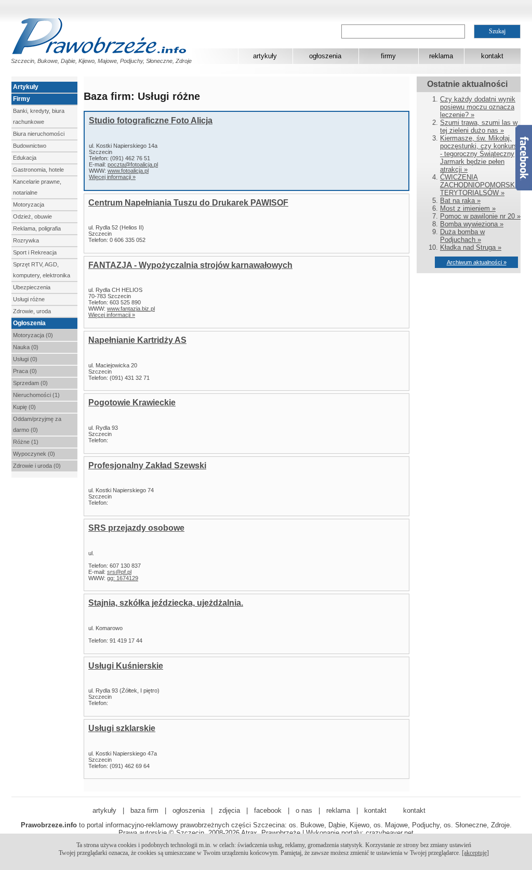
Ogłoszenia (29, 323)
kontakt (492, 56)
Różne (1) (25, 442)
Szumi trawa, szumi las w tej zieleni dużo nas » (478, 126)
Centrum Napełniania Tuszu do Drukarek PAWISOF (188, 202)
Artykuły (25, 87)
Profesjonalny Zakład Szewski (147, 465)
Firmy (21, 99)
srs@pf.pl (119, 572)
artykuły (265, 56)
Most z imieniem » (468, 208)
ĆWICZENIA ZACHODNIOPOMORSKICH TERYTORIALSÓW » (483, 185)
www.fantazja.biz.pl (131, 308)
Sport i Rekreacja (35, 252)
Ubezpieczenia (31, 287)
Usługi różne (29, 299)
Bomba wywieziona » (471, 224)
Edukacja (24, 158)
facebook (268, 810)
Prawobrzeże (280, 833)
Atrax (249, 833)
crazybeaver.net (390, 833)
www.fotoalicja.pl (128, 171)
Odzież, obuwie (32, 216)
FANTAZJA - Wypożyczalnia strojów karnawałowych (190, 265)
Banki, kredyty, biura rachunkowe (38, 116)
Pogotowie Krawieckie (132, 402)
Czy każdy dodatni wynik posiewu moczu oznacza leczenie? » (477, 107)
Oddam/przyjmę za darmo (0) (37, 424)
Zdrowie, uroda (32, 311)
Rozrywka (26, 240)
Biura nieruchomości (38, 134)
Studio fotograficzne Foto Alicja (150, 120)
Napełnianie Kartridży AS (137, 340)
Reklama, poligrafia (37, 228)
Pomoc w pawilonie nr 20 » (480, 216)
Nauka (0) (25, 347)
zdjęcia (229, 810)
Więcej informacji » (112, 177)
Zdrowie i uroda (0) (37, 466)
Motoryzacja (28, 204)
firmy (388, 56)
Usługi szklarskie (121, 728)
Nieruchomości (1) (36, 395)
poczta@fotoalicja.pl (133, 164)
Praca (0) (25, 371)
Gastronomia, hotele (38, 170)
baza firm (144, 810)
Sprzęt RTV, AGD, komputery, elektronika (41, 269)
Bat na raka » (460, 200)
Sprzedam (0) (30, 383)
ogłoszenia (325, 56)
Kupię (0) (24, 407)
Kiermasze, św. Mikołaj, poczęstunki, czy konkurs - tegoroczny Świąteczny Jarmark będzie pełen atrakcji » (478, 153)
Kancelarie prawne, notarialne (37, 187)
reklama (441, 56)
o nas (304, 810)
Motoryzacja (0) (33, 335)
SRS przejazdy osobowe (136, 527)
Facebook (523, 157)
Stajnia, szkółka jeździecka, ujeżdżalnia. (165, 602)
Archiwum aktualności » (477, 262)
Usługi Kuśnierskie (125, 665)
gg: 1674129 (122, 578)
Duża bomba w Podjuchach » (462, 236)
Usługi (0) (25, 359)
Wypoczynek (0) (34, 454)
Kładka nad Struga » (470, 247)
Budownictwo (29, 146)
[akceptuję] (475, 852)
